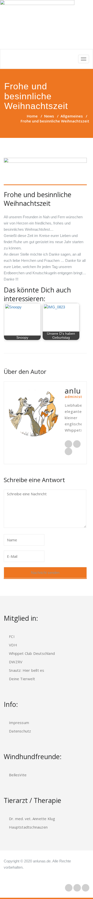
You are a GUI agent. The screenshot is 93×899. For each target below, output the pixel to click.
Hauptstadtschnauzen (28, 827)
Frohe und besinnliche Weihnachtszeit (37, 199)
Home (32, 115)
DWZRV (15, 661)
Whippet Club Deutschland (32, 653)
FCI (12, 636)
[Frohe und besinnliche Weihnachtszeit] (45, 171)
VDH (13, 644)
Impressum (19, 722)
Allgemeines (72, 115)
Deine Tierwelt (22, 678)
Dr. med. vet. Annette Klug (32, 818)
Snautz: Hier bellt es (26, 670)
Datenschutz (20, 731)
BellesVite (18, 774)
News (49, 115)
